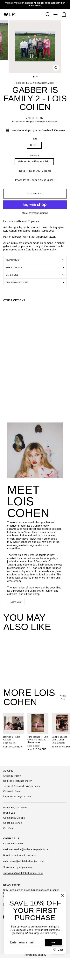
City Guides (9, 828)
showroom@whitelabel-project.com (23, 873)
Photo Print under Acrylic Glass (34, 179)
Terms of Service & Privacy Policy (21, 786)
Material (35, 155)
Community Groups (14, 818)
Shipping (30, 121)
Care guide (12, 275)
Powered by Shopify (35, 955)
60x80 (34, 145)
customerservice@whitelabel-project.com (26, 849)
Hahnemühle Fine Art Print (34, 161)
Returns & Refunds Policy (17, 781)
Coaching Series (12, 823)
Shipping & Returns (17, 282)
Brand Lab (9, 812)
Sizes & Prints (14, 267)
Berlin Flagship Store (15, 807)
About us (8, 770)
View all (63, 697)
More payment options (35, 213)
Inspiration (12, 260)
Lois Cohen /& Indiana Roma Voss (35, 83)
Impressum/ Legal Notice (17, 796)
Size (35, 139)
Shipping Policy (12, 775)
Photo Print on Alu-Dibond (34, 170)
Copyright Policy (12, 791)
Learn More (15, 602)
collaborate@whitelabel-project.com (23, 861)
